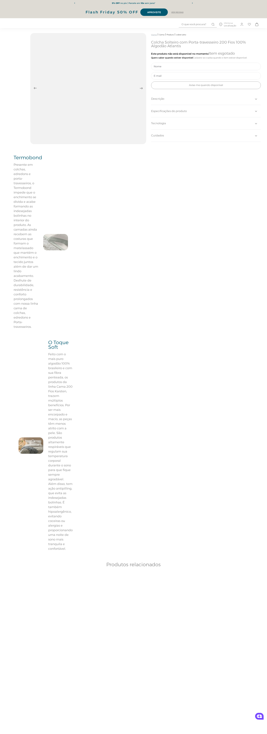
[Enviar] (206, 85)
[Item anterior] (74, 3)
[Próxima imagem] (141, 88)
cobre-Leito (181, 34)
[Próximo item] (192, 3)
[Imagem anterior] (35, 88)
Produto (170, 34)
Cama (161, 34)
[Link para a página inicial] (154, 34)
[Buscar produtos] (213, 24)
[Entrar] (241, 24)
